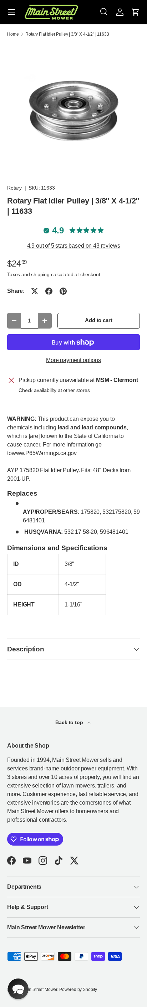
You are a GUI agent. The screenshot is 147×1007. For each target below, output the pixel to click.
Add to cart (98, 320)
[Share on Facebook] (49, 291)
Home (13, 34)
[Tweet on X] (34, 291)
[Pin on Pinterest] (63, 291)
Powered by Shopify (78, 989)
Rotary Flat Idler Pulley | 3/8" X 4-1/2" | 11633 (67, 34)
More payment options (73, 360)
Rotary (14, 188)
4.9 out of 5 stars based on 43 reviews (73, 246)
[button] (135, 12)
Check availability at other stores (54, 390)
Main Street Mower (39, 989)
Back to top (69, 722)
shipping (40, 274)
